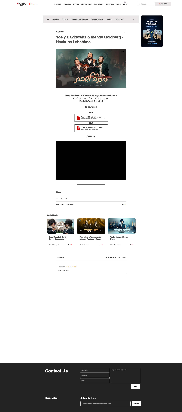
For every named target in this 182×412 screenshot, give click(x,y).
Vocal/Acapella (97, 19)
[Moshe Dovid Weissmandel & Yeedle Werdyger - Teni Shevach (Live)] (91, 226)
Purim (109, 19)
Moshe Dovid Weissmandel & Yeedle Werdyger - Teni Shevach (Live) (90, 238)
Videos (65, 19)
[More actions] (125, 32)
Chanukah (120, 19)
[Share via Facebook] (57, 198)
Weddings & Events (80, 19)
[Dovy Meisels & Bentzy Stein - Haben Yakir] (60, 226)
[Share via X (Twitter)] (61, 198)
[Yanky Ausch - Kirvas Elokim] (122, 226)
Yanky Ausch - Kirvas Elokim (119, 238)
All (48, 19)
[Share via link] (66, 198)
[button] (133, 19)
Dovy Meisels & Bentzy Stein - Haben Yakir (58, 238)
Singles (56, 19)
